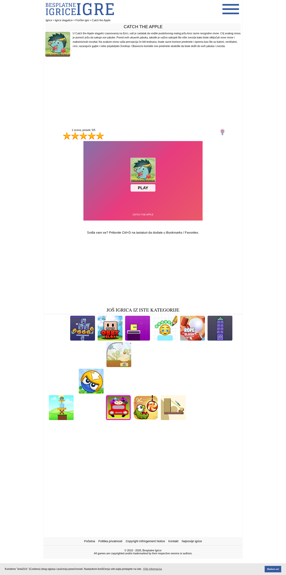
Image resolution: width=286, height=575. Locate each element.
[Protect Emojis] (165, 339)
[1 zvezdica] (67, 136)
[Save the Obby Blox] (110, 339)
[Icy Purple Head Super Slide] (175, 366)
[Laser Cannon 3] (118, 392)
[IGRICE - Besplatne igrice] (80, 17)
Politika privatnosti (110, 541)
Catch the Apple (143, 26)
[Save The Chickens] (118, 419)
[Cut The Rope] (145, 419)
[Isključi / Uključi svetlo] (222, 132)
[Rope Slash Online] (192, 339)
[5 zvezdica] (100, 136)
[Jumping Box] (137, 339)
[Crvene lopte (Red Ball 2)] (216, 366)
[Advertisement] (143, 85)
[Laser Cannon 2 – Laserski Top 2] (118, 366)
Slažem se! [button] (273, 569)
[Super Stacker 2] (220, 339)
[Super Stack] (143, 366)
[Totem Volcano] (152, 424)
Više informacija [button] (152, 569)
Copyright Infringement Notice (145, 541)
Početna (89, 541)
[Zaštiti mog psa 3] (61, 366)
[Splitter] (173, 419)
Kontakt (173, 541)
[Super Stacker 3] (82, 339)
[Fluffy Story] (129, 424)
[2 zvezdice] (75, 136)
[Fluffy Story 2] (199, 419)
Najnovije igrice (192, 541)
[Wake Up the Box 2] (62, 392)
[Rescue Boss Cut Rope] (219, 392)
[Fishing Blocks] (223, 419)
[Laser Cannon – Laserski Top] (153, 392)
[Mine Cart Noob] (188, 392)
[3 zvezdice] (83, 136)
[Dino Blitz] (59, 339)
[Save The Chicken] (61, 419)
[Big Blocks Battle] (91, 392)
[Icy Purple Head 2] (90, 366)
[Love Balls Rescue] (89, 419)
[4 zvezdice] (92, 136)
